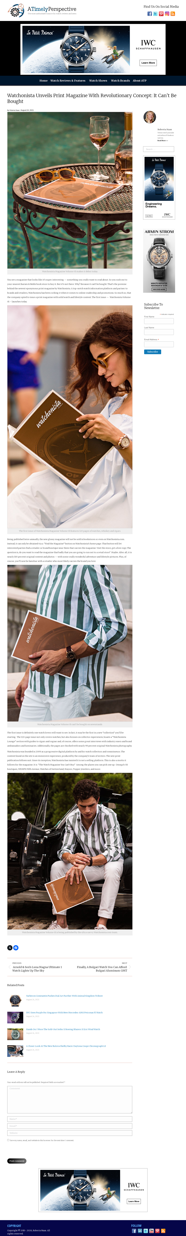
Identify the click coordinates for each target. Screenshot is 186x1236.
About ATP (139, 80)
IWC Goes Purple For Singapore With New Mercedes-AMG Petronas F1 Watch (64, 1012)
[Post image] (15, 1001)
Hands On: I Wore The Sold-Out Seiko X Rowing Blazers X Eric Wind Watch (63, 1029)
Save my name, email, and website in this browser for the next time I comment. (42, 1140)
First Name (149, 316)
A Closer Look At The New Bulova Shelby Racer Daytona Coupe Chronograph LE (66, 1046)
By (13, 110)
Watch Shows (98, 80)
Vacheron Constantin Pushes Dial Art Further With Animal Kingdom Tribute (64, 996)
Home (44, 80)
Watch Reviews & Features (67, 80)
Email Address (151, 339)
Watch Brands (120, 80)
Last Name (149, 327)
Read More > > (163, 141)
